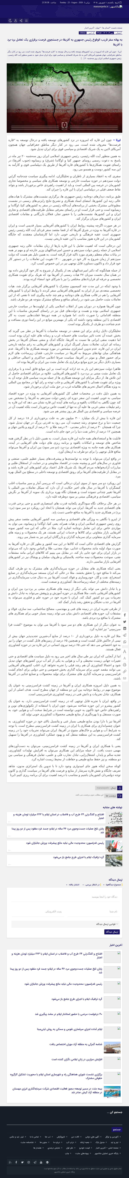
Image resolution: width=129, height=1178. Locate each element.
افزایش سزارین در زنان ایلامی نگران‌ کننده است (77, 1059)
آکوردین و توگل (111, 1136)
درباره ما (56, 1142)
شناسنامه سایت (27, 1142)
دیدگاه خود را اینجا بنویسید (104, 897)
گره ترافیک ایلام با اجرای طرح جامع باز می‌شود (78, 857)
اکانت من (75, 1136)
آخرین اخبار (89, 28)
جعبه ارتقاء (84, 1142)
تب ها (48, 1136)
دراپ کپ (70, 1142)
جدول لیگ (99, 1142)
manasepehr (103, 788)
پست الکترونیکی (53, 911)
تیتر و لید (114, 1142)
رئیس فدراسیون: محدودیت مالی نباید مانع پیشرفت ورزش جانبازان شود (65, 843)
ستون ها (43, 1142)
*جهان (98, 28)
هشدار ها (37, 1148)
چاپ (67, 1153)
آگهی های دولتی (92, 1136)
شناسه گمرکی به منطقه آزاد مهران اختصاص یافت (75, 1044)
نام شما (113, 911)
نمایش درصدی (54, 1148)
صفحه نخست (116, 28)
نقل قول (69, 1148)
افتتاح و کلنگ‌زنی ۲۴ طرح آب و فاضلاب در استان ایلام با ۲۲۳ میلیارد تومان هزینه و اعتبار (58, 816)
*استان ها (106, 28)
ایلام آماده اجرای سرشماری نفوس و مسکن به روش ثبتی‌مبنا (69, 1029)
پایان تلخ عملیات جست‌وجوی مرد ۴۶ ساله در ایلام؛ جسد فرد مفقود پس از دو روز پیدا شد (58, 831)
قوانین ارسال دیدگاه (105, 924)
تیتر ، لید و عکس (17, 1136)
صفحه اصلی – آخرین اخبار (107, 1148)
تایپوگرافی (61, 1136)
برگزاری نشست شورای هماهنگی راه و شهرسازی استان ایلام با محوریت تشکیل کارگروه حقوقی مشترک (56, 1076)
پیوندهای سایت (82, 1153)
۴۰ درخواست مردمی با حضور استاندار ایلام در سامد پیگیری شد (68, 1014)
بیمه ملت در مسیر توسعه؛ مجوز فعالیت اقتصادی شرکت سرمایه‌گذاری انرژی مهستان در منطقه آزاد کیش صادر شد (57, 1091)
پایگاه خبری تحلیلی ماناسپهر (106, 1153)
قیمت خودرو (84, 1148)
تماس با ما (34, 1136)
